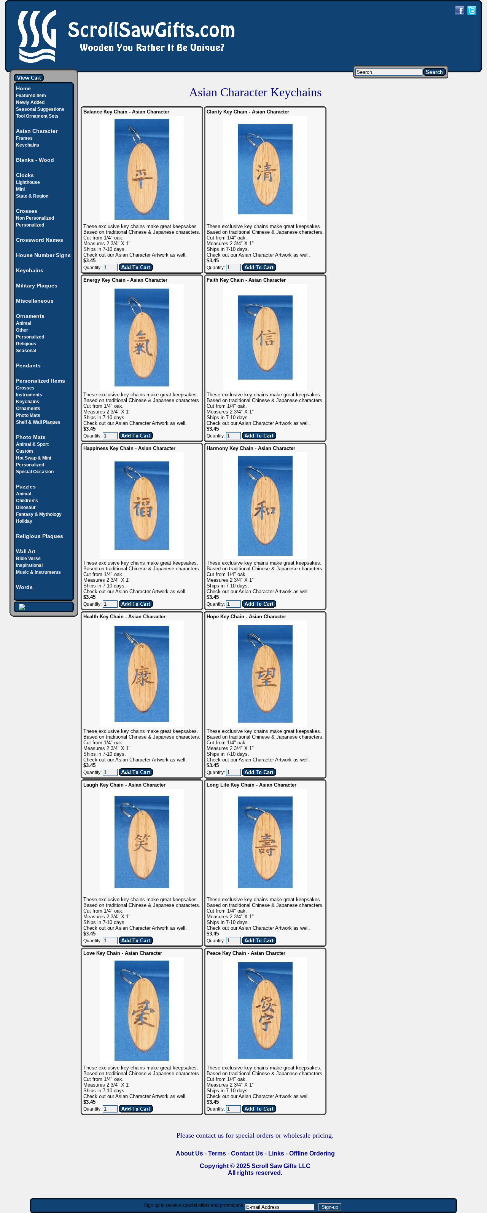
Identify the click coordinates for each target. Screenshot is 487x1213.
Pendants (28, 365)
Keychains (27, 145)
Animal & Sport (32, 444)
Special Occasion (35, 471)
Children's (27, 500)
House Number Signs (43, 255)
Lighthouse (28, 182)
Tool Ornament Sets (37, 116)
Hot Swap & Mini (33, 458)
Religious (26, 343)
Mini (20, 189)
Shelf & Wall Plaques (38, 422)
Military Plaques (36, 286)
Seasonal (26, 350)
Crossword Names (39, 240)
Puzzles (26, 487)
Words (24, 587)
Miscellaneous (35, 301)
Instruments (29, 394)
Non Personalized (35, 218)
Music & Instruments (38, 572)
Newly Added (30, 102)
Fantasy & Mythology (39, 514)
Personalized (30, 225)
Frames (24, 138)
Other (22, 330)
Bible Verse (28, 558)
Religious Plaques (39, 536)
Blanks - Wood (35, 160)
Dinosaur (26, 507)
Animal (23, 323)
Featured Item (31, 95)
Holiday (24, 521)
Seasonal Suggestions (40, 109)
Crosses (25, 388)
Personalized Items (40, 381)
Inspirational (29, 565)
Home (23, 88)
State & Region (32, 196)
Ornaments (30, 316)
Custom (24, 451)
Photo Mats (28, 415)
